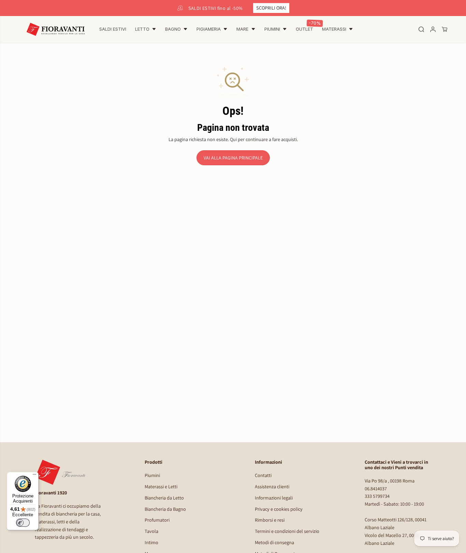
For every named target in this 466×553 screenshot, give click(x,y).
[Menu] (34, 476)
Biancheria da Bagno (165, 509)
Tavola (151, 531)
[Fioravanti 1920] (55, 29)
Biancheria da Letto (164, 497)
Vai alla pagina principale (233, 158)
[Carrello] (444, 29)
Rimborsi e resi (270, 520)
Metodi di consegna (274, 542)
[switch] (23, 523)
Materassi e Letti (161, 486)
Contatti (263, 475)
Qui (233, 139)
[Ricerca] (421, 29)
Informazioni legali (274, 497)
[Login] (433, 29)
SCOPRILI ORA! (271, 7)
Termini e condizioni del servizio (287, 531)
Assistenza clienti (272, 486)
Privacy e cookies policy (279, 509)
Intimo (151, 542)
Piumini (152, 475)
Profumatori (157, 520)
